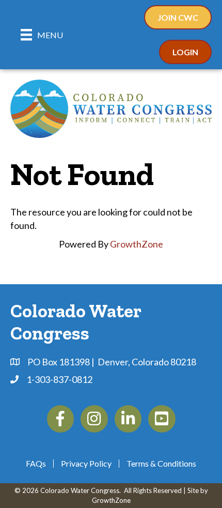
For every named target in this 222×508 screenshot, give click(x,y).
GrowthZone (136, 244)
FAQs (36, 463)
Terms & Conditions (161, 463)
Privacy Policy (86, 463)
